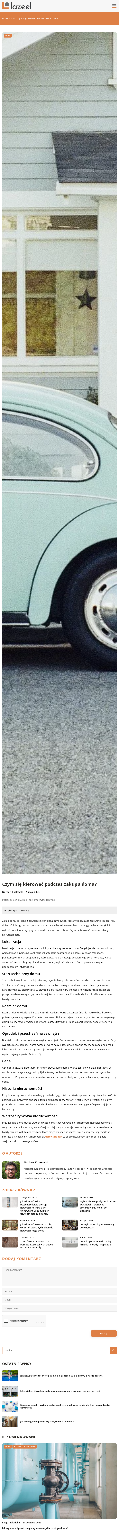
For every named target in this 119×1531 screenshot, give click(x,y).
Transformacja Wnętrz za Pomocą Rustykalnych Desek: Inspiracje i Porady (36, 1244)
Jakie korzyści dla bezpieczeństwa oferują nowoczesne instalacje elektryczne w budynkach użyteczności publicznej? (34, 1207)
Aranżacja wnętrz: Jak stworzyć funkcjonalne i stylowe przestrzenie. (40, 1528)
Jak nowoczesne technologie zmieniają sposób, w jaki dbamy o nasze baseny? (61, 1375)
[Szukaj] (113, 1350)
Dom (7, 35)
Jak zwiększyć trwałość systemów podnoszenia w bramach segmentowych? (60, 1391)
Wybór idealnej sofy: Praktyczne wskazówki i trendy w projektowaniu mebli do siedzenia (98, 1206)
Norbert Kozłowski (12, 892)
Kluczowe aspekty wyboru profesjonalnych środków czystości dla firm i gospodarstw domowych (65, 1406)
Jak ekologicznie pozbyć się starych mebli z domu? (47, 1421)
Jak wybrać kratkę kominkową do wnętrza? (97, 1226)
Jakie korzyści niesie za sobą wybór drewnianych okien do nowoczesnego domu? (36, 1227)
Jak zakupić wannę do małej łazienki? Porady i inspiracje (95, 1243)
